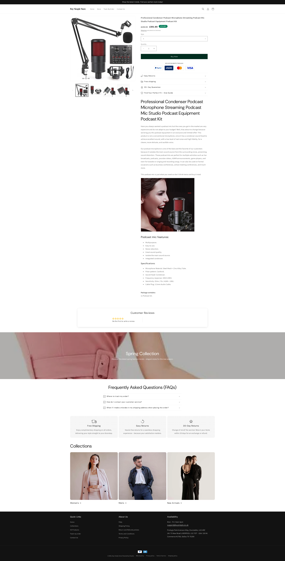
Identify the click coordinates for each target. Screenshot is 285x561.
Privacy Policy (123, 538)
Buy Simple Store (117, 556)
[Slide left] (72, 90)
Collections (74, 526)
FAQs (120, 522)
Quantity (143, 44)
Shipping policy (172, 556)
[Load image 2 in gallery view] (95, 90)
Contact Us (74, 538)
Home (72, 522)
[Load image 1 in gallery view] (82, 90)
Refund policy (140, 556)
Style (142, 34)
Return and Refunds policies (129, 530)
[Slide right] (132, 90)
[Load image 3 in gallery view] (109, 90)
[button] (203, 9)
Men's (121, 503)
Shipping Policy (124, 526)
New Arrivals (173, 503)
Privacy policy (150, 556)
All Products (74, 530)
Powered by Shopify (128, 556)
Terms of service (161, 556)
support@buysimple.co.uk (177, 525)
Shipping (144, 30)
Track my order (75, 534)
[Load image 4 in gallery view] (123, 90)
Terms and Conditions (126, 534)
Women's (74, 503)
